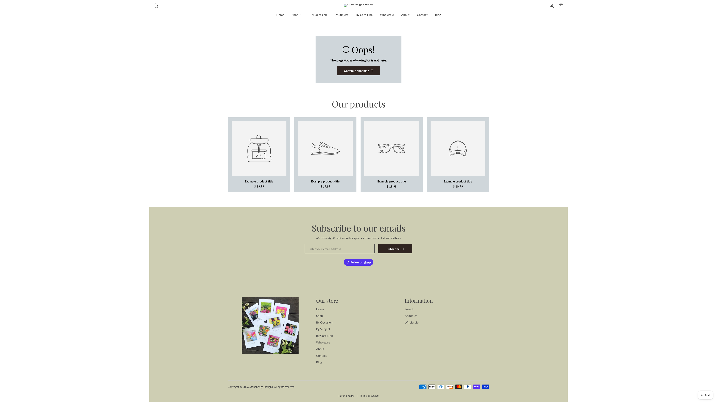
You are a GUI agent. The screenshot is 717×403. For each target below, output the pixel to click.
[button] (297, 14)
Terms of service (369, 395)
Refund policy (346, 395)
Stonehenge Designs (261, 386)
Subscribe (393, 249)
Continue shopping (356, 70)
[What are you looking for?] (156, 6)
